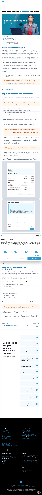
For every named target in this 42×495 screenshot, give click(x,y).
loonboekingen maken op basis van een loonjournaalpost (16, 83)
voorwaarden (27, 491)
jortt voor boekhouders (26, 431)
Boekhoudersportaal (26, 430)
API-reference (4, 460)
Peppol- (3, 442)
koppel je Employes (21, 311)
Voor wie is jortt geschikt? (7, 443)
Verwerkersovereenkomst (6, 436)
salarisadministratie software (14, 60)
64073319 (28, 486)
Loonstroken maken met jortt (9, 38)
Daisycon (3, 463)
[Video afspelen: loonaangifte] (21, 24)
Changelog (4, 431)
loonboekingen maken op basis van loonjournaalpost (15, 318)
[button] (29, 337)
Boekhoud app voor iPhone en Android (9, 457)
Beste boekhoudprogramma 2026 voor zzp (10, 445)
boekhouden (30, 460)
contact (25, 262)
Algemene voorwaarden (6, 435)
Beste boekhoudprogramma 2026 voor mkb (10, 446)
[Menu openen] (39, 1)
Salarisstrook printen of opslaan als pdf (12, 42)
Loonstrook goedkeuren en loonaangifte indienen (13, 39)
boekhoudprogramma (26, 457)
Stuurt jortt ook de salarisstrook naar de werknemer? (13, 41)
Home (2, 5)
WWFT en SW (4, 437)
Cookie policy (4, 438)
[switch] (15, 252)
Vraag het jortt (26, 475)
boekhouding (24, 461)
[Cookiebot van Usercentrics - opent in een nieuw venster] (36, 236)
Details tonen (36, 255)
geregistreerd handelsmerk (21, 485)
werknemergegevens (8, 89)
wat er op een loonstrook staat (14, 57)
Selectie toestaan (21, 258)
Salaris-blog (7, 442)
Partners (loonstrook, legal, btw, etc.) (29, 435)
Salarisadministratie (7, 5)
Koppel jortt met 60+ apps (7, 456)
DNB (29, 487)
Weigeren (7, 258)
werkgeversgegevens (10, 86)
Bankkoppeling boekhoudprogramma (9, 455)
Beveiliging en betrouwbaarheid (8, 439)
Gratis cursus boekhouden (7, 432)
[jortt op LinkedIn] (6, 450)
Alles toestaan (34, 258)
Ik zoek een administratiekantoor (28, 434)
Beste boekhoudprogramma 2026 (8, 444)
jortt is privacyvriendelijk (6, 433)
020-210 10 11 (24, 471)
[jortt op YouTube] (3, 450)
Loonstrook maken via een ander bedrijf (11, 43)
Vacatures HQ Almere (26, 438)
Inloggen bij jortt (5, 430)
